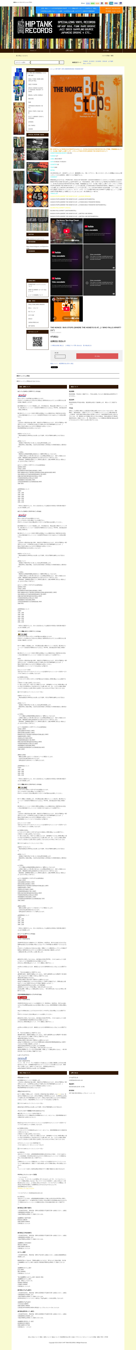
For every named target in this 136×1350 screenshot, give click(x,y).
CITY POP (31, 315)
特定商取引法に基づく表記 (66, 363)
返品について (54, 363)
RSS (102, 1337)
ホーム (52, 69)
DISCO (30, 319)
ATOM (106, 1337)
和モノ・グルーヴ (33, 308)
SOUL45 (104, 61)
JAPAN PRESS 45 (33, 322)
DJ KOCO (91, 61)
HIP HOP (58, 69)
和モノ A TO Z (87, 63)
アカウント (33, 50)
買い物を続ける (87, 345)
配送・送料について (45, 1337)
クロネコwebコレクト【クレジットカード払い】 (31, 1145)
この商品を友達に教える (57, 345)
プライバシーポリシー (82, 1337)
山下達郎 (110, 61)
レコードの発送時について (35, 295)
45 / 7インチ (31, 311)
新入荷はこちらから (22, 55)
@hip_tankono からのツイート (35, 239)
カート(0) (106, 50)
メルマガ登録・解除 (107, 55)
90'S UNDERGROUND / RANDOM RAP (72, 69)
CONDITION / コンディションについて (37, 285)
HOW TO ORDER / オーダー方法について (37, 290)
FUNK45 (85, 61)
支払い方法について (33, 1337)
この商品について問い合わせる (73, 345)
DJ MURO (98, 61)
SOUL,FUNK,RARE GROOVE (36, 304)
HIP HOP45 (31, 326)
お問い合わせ (69, 50)
